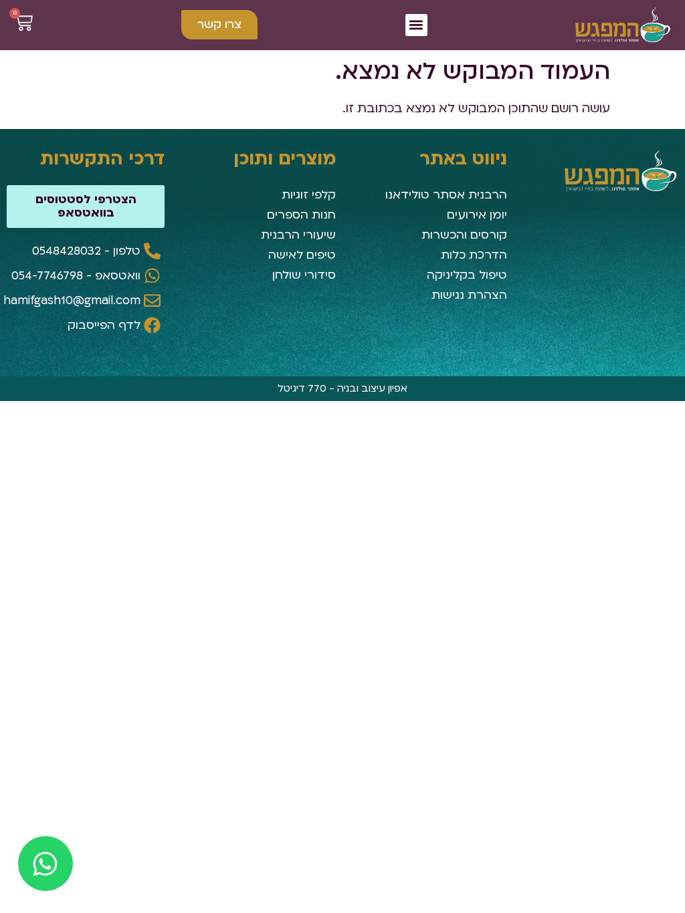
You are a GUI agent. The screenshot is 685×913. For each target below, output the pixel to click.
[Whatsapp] (45, 863)
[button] (416, 25)
